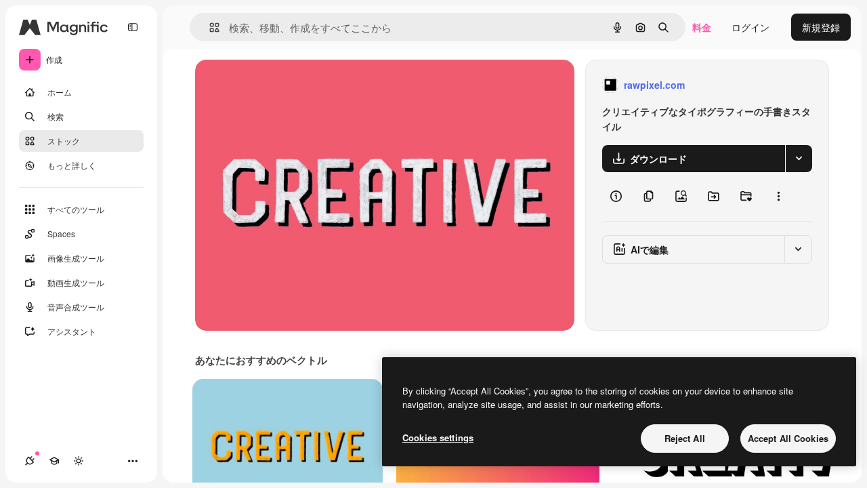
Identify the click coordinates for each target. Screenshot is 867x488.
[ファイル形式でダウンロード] (798, 158)
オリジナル (288, 85)
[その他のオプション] (778, 196)
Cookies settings (437, 437)
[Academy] (54, 461)
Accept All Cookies (788, 438)
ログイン (750, 27)
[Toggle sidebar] (133, 27)
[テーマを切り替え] (78, 461)
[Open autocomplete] (209, 27)
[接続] (30, 461)
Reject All (684, 438)
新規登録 (821, 27)
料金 (701, 27)
